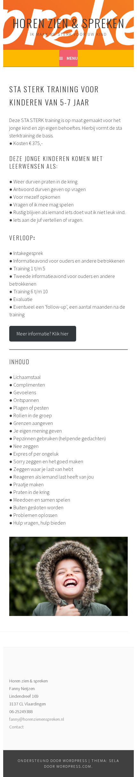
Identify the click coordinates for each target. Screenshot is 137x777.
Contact (16, 727)
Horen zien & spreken (68, 22)
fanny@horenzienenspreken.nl (36, 719)
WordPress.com (73, 766)
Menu (72, 58)
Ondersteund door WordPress (52, 760)
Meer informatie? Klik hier (42, 333)
